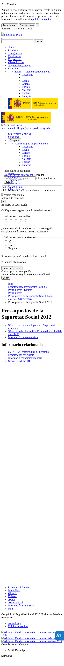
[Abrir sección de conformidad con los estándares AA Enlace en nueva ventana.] (30, 638)
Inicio (11, 47)
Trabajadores (15, 53)
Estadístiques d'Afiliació (21, 354)
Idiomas (32, 71)
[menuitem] (35, 661)
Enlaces (12, 596)
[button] (32, 196)
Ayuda (11, 599)
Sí (9, 241)
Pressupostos (15, 292)
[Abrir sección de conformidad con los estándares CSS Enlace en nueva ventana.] (31, 641)
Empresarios (15, 59)
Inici (10, 283)
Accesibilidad (15, 602)
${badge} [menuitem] (17, 650)
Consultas (13, 68)
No (10, 244)
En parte (12, 248)
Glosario (12, 593)
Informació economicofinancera (25, 357)
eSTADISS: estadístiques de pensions (28, 351)
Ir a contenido (8, 128)
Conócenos (14, 50)
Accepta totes (10, 25)
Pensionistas (14, 56)
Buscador (39, 174)
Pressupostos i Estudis (20, 289)
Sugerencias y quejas (19, 65)
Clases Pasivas (16, 62)
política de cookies (42, 19)
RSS (10, 608)
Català (31, 143)
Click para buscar (45, 178)
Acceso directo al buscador (18, 174)
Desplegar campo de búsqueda (33, 128)
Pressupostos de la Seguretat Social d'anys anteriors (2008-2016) (30, 297)
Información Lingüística (21, 605)
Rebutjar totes (27, 25)
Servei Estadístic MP (19, 361)
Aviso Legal (14, 623)
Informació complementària (23, 337)
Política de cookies (18, 626)
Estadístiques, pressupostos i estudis (27, 286)
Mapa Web (14, 590)
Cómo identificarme (19, 587)
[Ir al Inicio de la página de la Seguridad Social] (11, 34)
